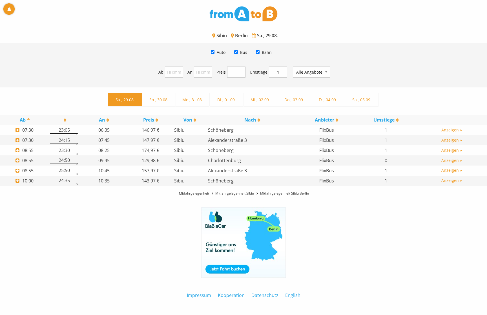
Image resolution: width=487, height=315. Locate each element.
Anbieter (324, 120)
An (189, 72)
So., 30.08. (159, 99)
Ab (160, 72)
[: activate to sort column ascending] (64, 120)
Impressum (199, 295)
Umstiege (258, 72)
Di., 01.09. (226, 99)
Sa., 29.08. (125, 99)
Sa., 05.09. (361, 99)
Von (187, 120)
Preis (221, 72)
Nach (250, 120)
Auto (221, 52)
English (292, 295)
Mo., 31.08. (192, 99)
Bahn (267, 52)
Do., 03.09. (294, 99)
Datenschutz (264, 295)
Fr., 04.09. (328, 99)
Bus (243, 52)
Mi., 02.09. (260, 99)
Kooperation (231, 295)
